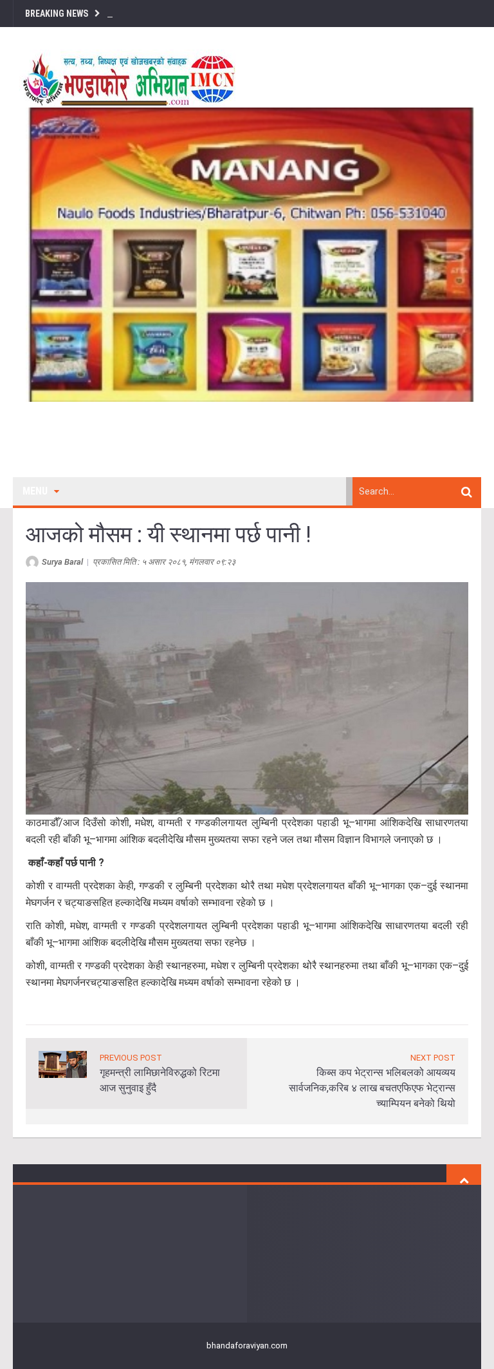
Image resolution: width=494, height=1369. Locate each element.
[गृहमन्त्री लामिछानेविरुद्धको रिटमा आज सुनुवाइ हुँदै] (63, 1063)
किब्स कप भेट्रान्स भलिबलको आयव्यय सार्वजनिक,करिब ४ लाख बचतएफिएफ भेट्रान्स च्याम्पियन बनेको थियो (372, 1087)
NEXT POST (432, 1057)
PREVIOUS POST (131, 1057)
